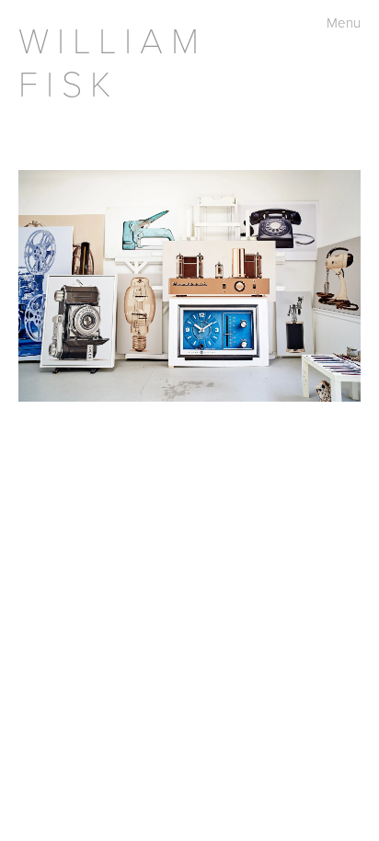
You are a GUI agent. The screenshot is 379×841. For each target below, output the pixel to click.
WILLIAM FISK (112, 61)
